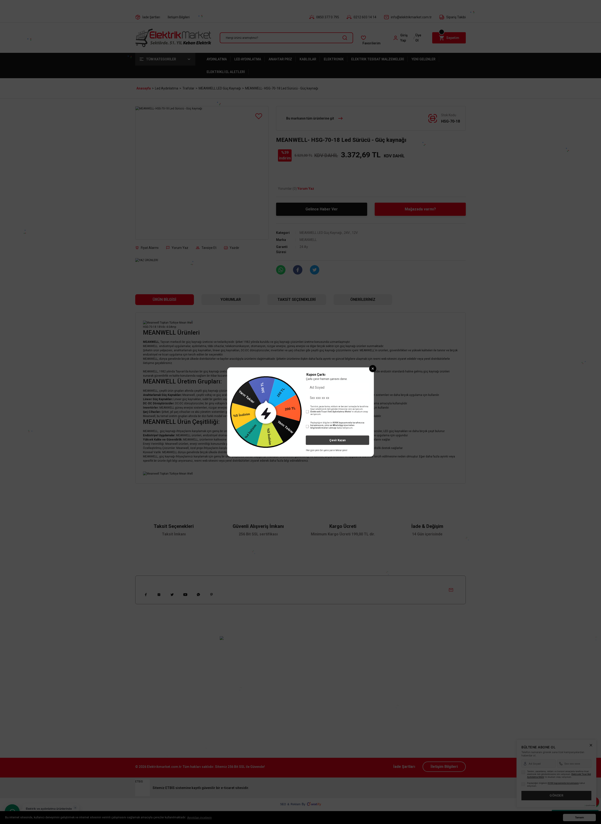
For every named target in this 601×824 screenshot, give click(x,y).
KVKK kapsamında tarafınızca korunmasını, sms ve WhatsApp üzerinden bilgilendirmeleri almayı (337, 425)
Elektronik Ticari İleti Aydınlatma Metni (330, 411)
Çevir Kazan (337, 440)
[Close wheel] (372, 368)
